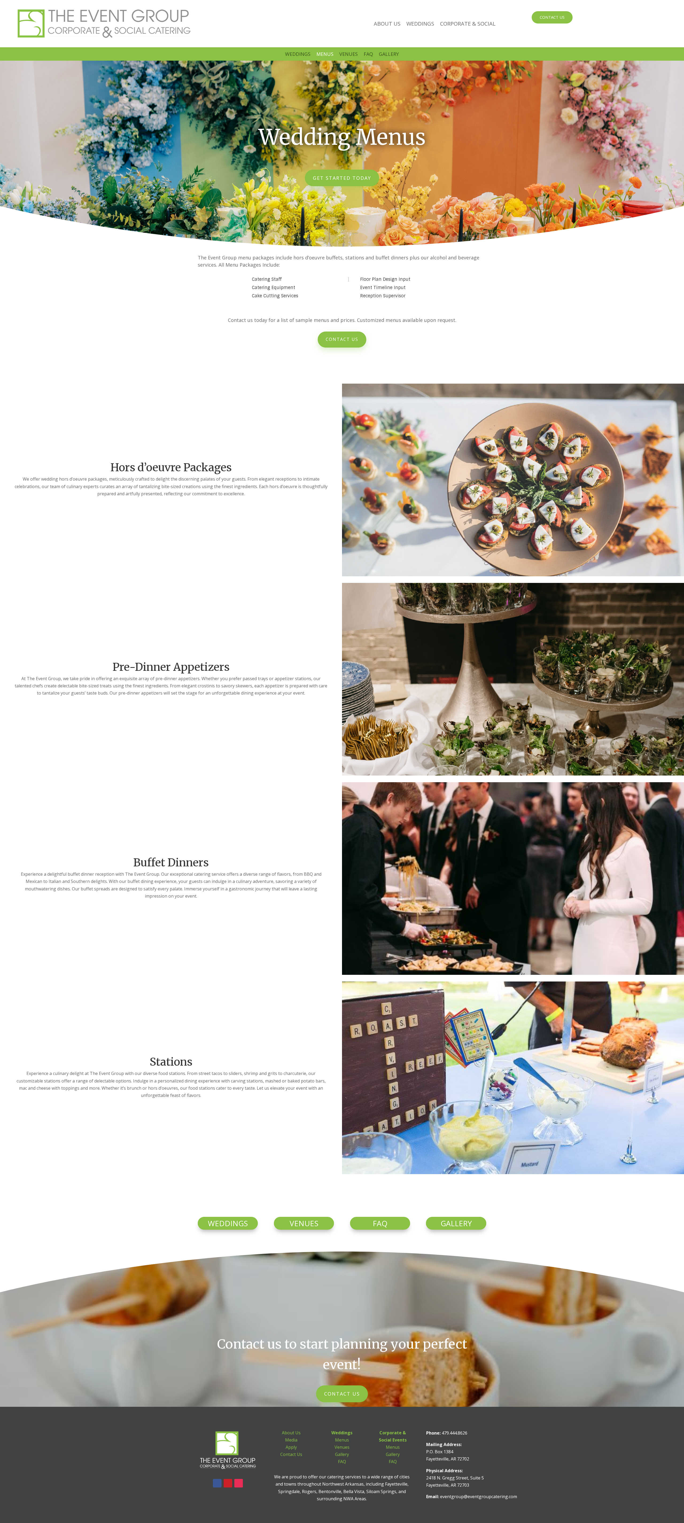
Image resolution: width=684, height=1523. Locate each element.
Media (291, 1440)
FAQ (368, 54)
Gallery (389, 54)
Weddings (420, 23)
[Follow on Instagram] (238, 1483)
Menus (324, 54)
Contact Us (552, 17)
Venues (348, 54)
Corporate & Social (468, 23)
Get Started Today (342, 178)
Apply (291, 1447)
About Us (387, 23)
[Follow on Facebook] (217, 1483)
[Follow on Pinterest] (228, 1483)
